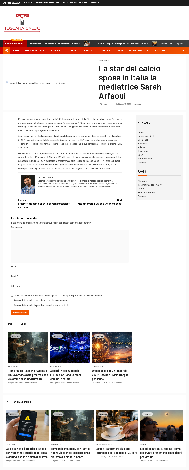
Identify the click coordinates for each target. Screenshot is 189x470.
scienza (88, 51)
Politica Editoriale (78, 3)
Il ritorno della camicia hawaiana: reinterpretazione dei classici (44, 204)
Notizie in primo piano (104, 444)
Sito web (15, 286)
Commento (17, 227)
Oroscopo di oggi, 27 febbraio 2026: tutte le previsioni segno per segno (110, 375)
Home (16, 51)
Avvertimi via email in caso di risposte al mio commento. (41, 300)
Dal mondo (55, 51)
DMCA (65, 3)
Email (14, 276)
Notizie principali (34, 51)
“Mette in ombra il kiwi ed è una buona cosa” (99, 202)
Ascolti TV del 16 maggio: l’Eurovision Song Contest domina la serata (65, 375)
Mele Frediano (31, 383)
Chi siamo (29, 3)
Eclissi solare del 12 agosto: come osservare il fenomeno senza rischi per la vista (161, 453)
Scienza (143, 444)
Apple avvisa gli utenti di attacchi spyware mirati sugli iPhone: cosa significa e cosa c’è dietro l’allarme (27, 453)
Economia (72, 51)
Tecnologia (104, 51)
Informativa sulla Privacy (47, 3)
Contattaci (94, 3)
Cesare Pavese (107, 104)
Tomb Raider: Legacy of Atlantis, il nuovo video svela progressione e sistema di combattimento (28, 375)
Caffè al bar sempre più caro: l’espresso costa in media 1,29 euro (105, 43)
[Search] (183, 50)
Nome (15, 266)
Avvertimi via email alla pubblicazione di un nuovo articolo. (41, 305)
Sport (119, 51)
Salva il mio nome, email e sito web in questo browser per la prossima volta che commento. (59, 295)
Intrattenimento (138, 51)
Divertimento (104, 60)
